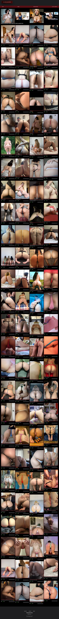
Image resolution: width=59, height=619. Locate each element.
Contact (30, 611)
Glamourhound (7, 2)
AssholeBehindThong (11, 45)
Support (25, 611)
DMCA (34, 611)
